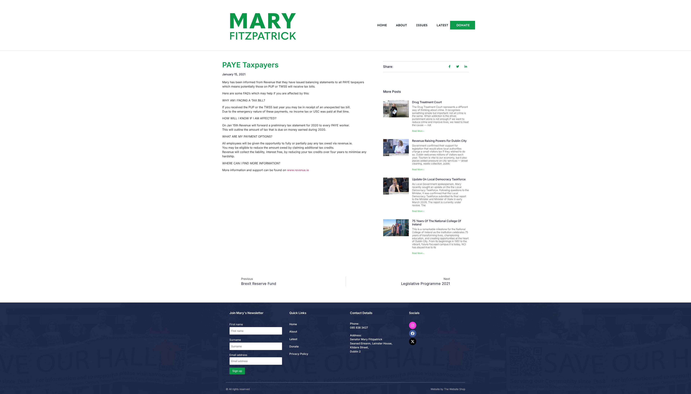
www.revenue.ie (298, 170)
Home (382, 25)
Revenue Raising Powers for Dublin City (439, 141)
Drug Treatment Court (427, 102)
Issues (422, 25)
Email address (238, 355)
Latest (442, 25)
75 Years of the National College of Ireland (436, 222)
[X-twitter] (412, 341)
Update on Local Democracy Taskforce (439, 179)
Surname (235, 340)
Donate (294, 346)
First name (236, 324)
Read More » (418, 131)
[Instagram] (412, 325)
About (401, 25)
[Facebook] (412, 333)
